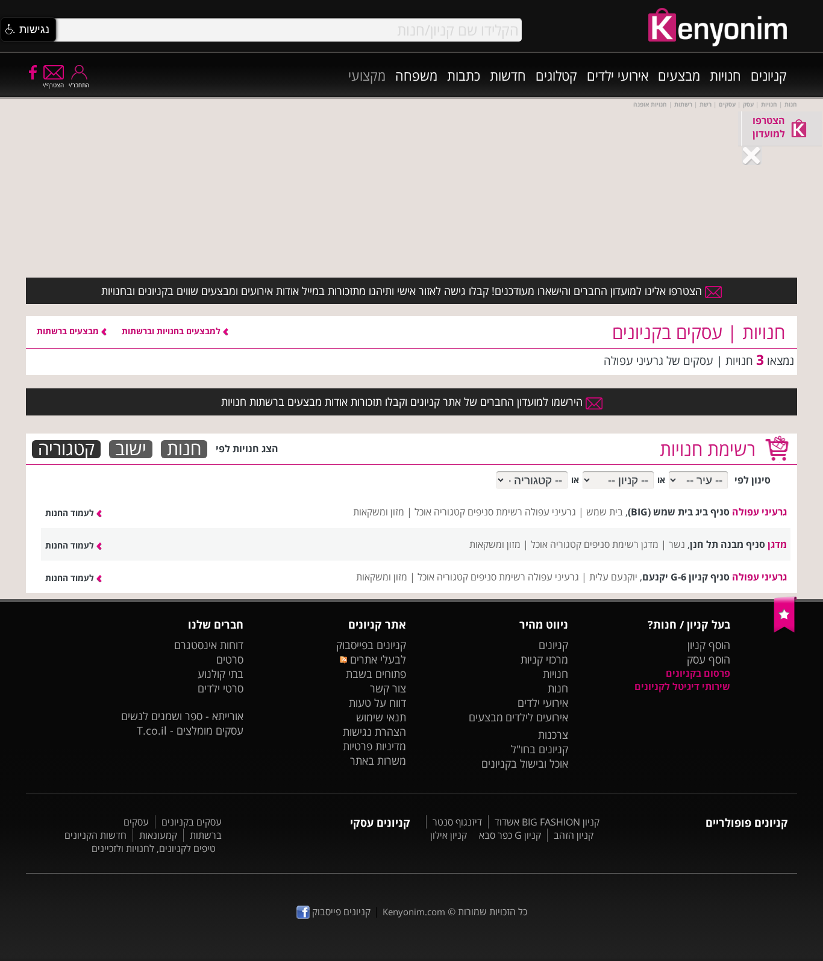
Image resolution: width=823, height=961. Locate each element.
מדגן (777, 544)
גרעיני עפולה (759, 511)
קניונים (769, 75)
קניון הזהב (573, 835)
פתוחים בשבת (376, 674)
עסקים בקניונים (191, 822)
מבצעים (679, 75)
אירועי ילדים (617, 75)
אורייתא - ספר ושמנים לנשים (182, 716)
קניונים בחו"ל (539, 749)
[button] (28, 29)
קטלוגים (556, 75)
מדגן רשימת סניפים (621, 544)
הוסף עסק (708, 659)
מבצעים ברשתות (69, 331)
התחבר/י (79, 85)
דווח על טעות (377, 702)
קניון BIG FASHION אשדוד (547, 822)
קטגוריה (66, 449)
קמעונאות (158, 835)
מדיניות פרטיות (374, 746)
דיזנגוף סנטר (457, 822)
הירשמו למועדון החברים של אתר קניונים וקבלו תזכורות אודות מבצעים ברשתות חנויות (403, 401)
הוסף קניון (708, 645)
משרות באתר (378, 760)
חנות (184, 449)
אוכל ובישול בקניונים (524, 763)
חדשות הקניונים (95, 835)
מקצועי (367, 75)
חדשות (508, 75)
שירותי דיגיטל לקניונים (682, 686)
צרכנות (553, 734)
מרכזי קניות (544, 659)
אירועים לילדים (536, 717)
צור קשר (388, 688)
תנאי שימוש (381, 717)
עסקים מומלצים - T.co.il (190, 730)
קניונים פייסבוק (340, 911)
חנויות (725, 75)
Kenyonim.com (414, 912)
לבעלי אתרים (376, 659)
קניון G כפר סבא (510, 835)
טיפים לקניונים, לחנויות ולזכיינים (154, 848)
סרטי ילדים (220, 688)
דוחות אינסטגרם (208, 645)
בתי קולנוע (220, 674)
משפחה (416, 75)
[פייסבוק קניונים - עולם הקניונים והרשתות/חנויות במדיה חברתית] (32, 71)
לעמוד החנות (70, 512)
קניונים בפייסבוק (371, 645)
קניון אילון (448, 835)
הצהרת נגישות (374, 731)
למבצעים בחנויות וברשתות (172, 331)
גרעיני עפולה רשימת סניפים (522, 511)
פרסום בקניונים (698, 673)
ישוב (130, 449)
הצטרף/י (53, 85)
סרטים (229, 659)
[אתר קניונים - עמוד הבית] (785, 629)
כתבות (463, 75)
